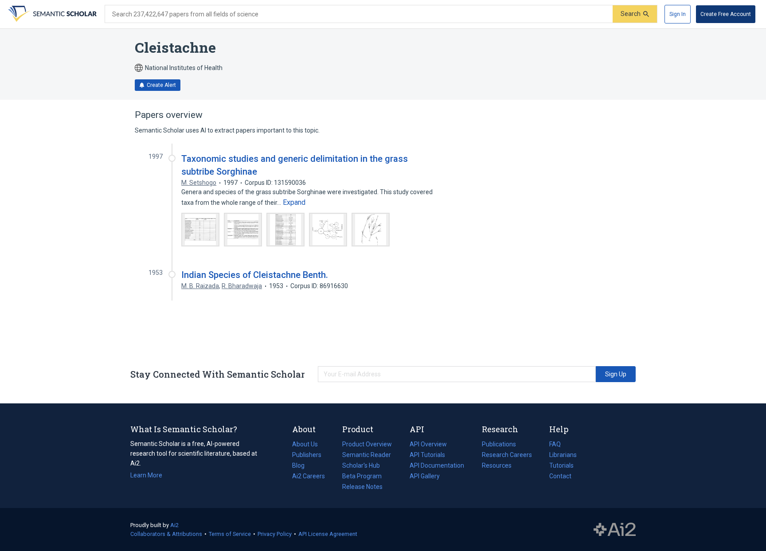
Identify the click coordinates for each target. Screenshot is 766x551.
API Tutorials (427, 454)
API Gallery (425, 476)
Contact (560, 476)
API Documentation (437, 466)
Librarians (563, 454)
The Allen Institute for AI (615, 530)
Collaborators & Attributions (166, 534)
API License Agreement (327, 534)
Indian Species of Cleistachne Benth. (254, 275)
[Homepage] (51, 14)
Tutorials (561, 465)
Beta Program (362, 476)
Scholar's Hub (361, 465)
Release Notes (362, 486)
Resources (497, 466)
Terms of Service (230, 534)
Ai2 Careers (308, 477)
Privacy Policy (275, 534)
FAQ (555, 444)
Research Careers (507, 455)
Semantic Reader (366, 454)
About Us (305, 444)
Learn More (146, 475)
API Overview (428, 444)
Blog (302, 466)
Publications (499, 445)
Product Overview (367, 444)
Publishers (306, 454)
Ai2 (174, 525)
